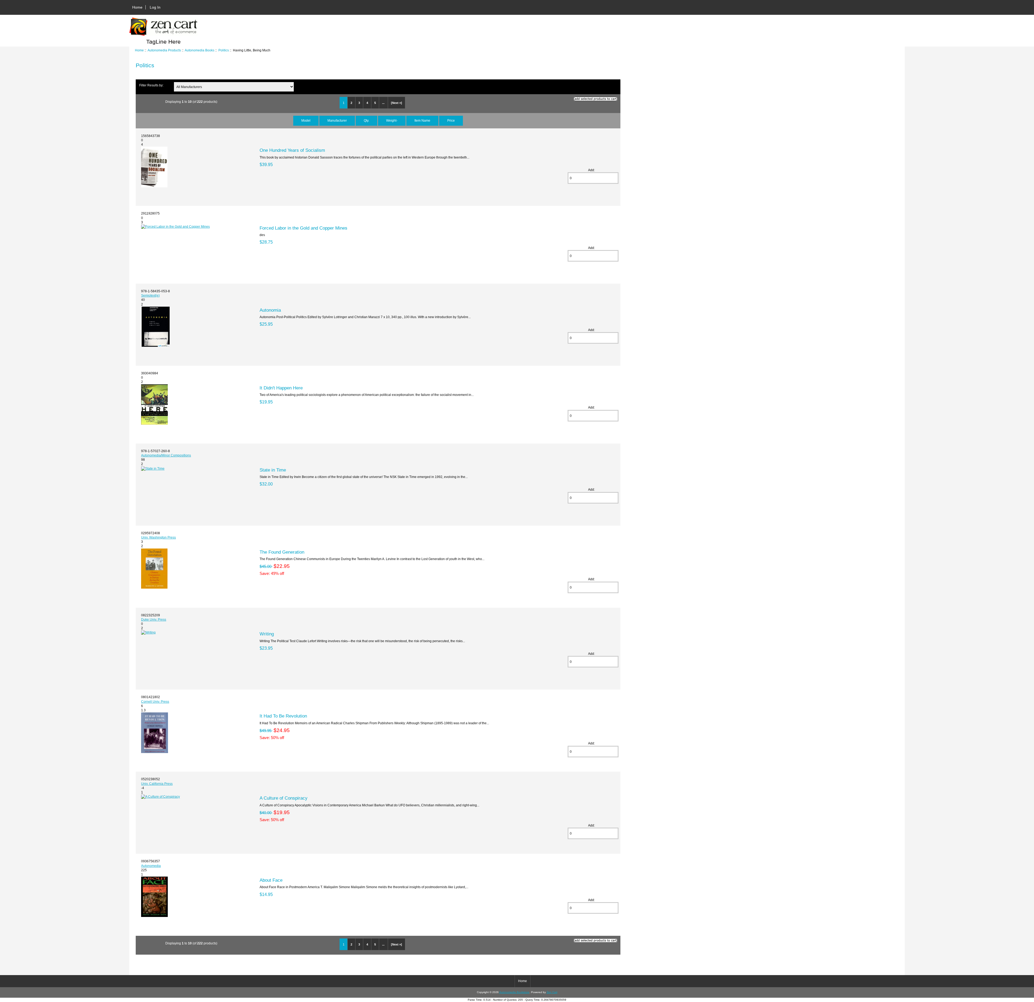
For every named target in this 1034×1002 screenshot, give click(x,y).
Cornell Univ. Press (155, 701)
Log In (155, 7)
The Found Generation (282, 552)
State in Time (273, 470)
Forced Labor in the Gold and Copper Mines (303, 228)
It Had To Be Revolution (283, 716)
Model (305, 120)
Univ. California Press (157, 783)
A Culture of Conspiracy (284, 798)
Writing (267, 634)
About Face (271, 880)
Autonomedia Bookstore (514, 992)
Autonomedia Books (199, 50)
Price (451, 120)
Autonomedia (151, 865)
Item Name (422, 120)
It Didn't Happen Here (281, 388)
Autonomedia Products (164, 50)
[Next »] (396, 102)
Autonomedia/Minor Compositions (166, 455)
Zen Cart (552, 992)
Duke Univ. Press (153, 619)
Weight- (391, 120)
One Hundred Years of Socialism (292, 150)
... (383, 102)
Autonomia (270, 310)
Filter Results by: (151, 85)
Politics (223, 50)
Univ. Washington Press (158, 537)
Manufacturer (337, 120)
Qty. (366, 120)
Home (137, 7)
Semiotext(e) (150, 295)
